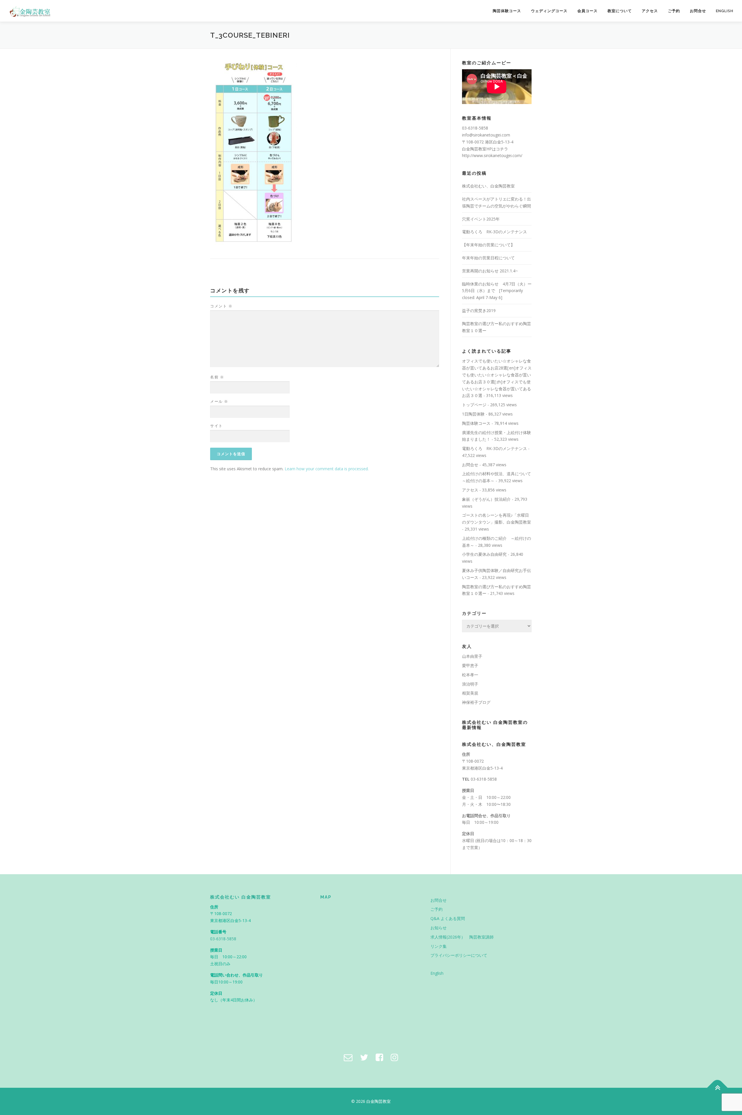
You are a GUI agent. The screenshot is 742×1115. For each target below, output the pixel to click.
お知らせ (438, 927)
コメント (221, 306)
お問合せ (698, 11)
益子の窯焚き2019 (479, 310)
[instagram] (394, 1057)
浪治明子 (470, 684)
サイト (216, 425)
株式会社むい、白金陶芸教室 (488, 186)
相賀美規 (470, 693)
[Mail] (348, 1057)
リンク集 (438, 946)
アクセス (650, 11)
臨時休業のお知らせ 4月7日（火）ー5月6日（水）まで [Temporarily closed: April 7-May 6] (497, 290)
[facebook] (379, 1057)
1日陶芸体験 (473, 414)
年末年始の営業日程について (488, 257)
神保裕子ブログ (476, 702)
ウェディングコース (549, 11)
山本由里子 (472, 656)
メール (219, 401)
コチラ (502, 149)
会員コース (587, 11)
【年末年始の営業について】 (488, 244)
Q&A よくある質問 (447, 918)
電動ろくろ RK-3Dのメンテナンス (494, 231)
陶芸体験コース (507, 11)
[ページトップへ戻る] (717, 1088)
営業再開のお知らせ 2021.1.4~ (490, 271)
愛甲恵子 (470, 665)
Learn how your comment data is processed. (327, 468)
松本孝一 (470, 674)
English (724, 11)
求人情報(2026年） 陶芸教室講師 (462, 937)
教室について (620, 11)
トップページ (474, 404)
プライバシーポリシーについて (458, 955)
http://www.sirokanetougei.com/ (492, 155)
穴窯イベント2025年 (481, 219)
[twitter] (364, 1057)
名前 (217, 377)
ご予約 (674, 11)
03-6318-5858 (484, 779)
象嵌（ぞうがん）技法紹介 (486, 499)
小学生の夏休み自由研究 (484, 554)
